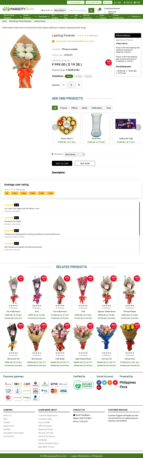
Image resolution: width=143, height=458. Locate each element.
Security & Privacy (46, 432)
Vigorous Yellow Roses (106, 311)
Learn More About (47, 409)
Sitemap (6, 429)
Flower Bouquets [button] (27, 16)
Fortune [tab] (63, 108)
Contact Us (79, 409)
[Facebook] (98, 382)
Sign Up (129, 2)
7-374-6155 (83, 421)
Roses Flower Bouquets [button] (9, 16)
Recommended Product (48, 443)
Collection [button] (135, 16)
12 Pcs (78, 76)
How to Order (44, 422)
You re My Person (13, 311)
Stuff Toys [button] (66, 16)
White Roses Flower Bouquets (20, 21)
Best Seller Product (93, 2)
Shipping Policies (45, 429)
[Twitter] (104, 382)
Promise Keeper (129, 311)
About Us (7, 415)
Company (8, 409)
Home (4, 21)
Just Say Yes (106, 358)
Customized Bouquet (112, 8)
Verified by (79, 376)
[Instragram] (109, 382)
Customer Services (117, 409)
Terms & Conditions (46, 436)
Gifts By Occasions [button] (87, 16)
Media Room (8, 425)
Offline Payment (45, 425)
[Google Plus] (98, 387)
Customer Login (45, 419)
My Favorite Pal (13, 358)
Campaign (42, 439)
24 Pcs (88, 76)
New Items (107, 2)
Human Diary (130, 358)
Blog (5, 419)
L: (120, 71)
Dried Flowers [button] (103, 16)
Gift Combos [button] (55, 16)
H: (121, 73)
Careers (6, 422)
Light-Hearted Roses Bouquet (83, 360)
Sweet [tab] (84, 108)
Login (118, 2)
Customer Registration (48, 415)
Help (138, 2)
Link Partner (8, 436)
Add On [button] (76, 16)
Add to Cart (62, 163)
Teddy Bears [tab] (96, 108)
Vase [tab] (108, 108)
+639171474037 (85, 418)
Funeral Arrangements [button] (118, 16)
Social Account (104, 376)
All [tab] (55, 108)
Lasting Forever (40, 21)
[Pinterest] (115, 382)
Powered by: (127, 376)
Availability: (65, 49)
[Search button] (91, 10)
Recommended (76, 2)
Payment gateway (13, 376)
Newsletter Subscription (13, 432)
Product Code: (62, 55)
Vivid (37, 311)
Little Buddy (60, 358)
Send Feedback (83, 415)
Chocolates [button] (43, 16)
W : (131, 71)
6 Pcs (69, 76)
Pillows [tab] (74, 108)
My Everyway (37, 358)
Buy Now (85, 163)
